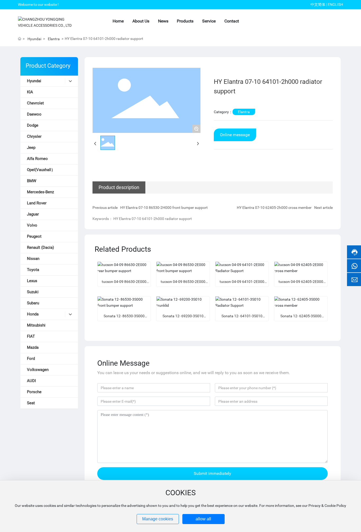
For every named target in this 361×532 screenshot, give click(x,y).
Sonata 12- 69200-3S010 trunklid (183, 318)
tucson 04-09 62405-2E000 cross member (301, 283)
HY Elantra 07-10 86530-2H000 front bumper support (164, 207)
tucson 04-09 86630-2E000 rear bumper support (124, 283)
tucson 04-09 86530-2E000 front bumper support (183, 283)
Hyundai (34, 39)
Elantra (54, 39)
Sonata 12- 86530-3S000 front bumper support (124, 318)
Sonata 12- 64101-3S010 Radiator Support (241, 318)
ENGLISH (335, 4)
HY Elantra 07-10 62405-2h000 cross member (274, 207)
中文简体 (318, 4)
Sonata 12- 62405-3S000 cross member (300, 318)
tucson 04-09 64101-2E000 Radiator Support (242, 283)
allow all (203, 519)
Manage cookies (157, 519)
